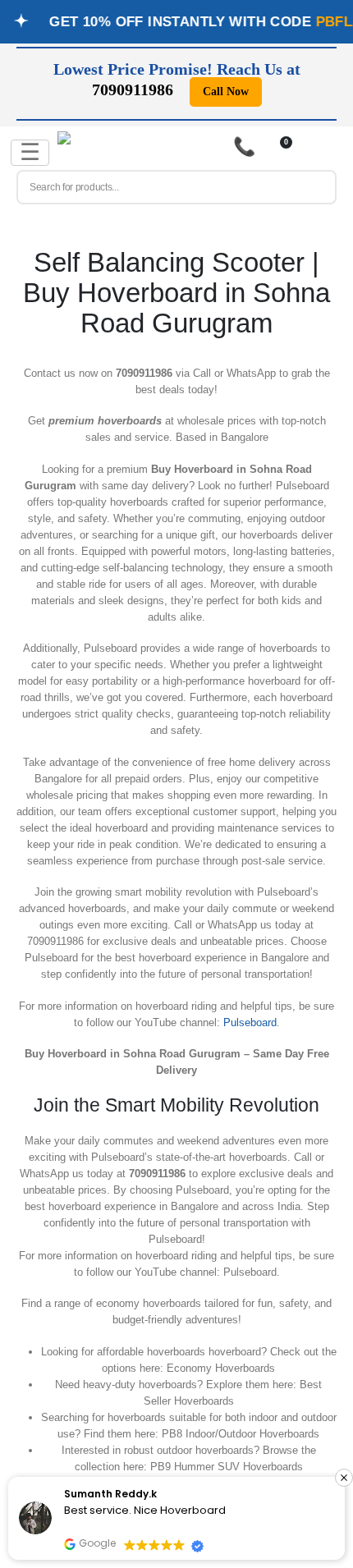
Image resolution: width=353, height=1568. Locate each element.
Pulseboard (250, 1022)
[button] (344, 1478)
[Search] (317, 187)
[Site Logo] (94, 148)
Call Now (226, 91)
